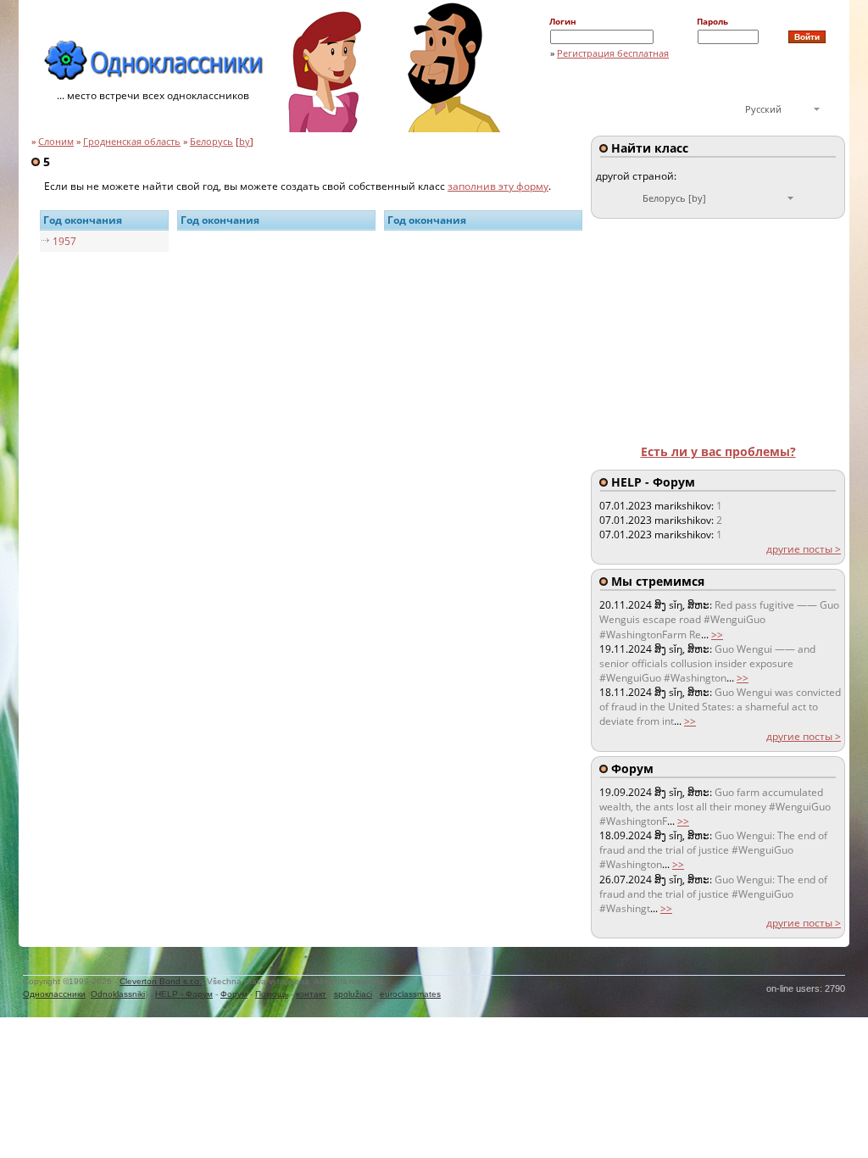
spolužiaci (353, 994)
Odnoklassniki (118, 994)
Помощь (271, 994)
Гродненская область (132, 142)
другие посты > (803, 549)
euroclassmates (410, 994)
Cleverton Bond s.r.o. (161, 981)
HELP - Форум (184, 994)
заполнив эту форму (498, 186)
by (244, 142)
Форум (234, 994)
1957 (64, 241)
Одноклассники (54, 994)
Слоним (56, 142)
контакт (311, 994)
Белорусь (211, 142)
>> (717, 634)
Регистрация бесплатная (613, 53)
